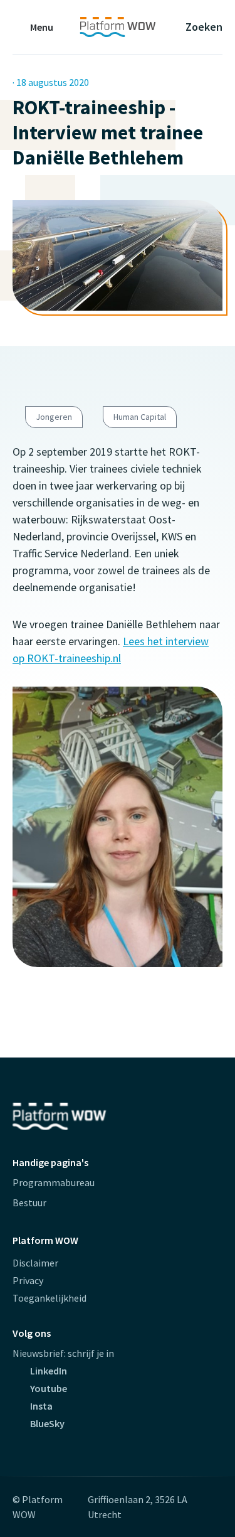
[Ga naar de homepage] (117, 27)
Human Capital (139, 416)
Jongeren (54, 416)
